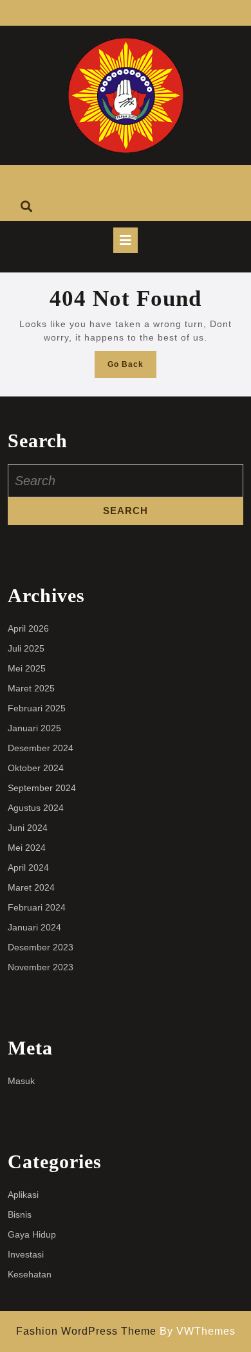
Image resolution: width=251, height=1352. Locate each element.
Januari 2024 (34, 927)
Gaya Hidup (32, 1234)
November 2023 (40, 967)
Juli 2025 (26, 648)
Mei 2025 (27, 668)
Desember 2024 (40, 748)
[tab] (125, 240)
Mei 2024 (27, 847)
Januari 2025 (34, 728)
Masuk (21, 1081)
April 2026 (28, 628)
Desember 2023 (40, 947)
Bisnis (20, 1214)
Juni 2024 (28, 828)
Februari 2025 (37, 708)
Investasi (26, 1254)
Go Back (131, 368)
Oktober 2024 (36, 768)
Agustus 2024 (36, 808)
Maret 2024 (31, 887)
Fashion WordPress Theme (86, 1331)
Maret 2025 (31, 688)
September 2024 (42, 788)
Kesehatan (29, 1274)
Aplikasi (23, 1194)
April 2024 (28, 867)
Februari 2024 (37, 907)
